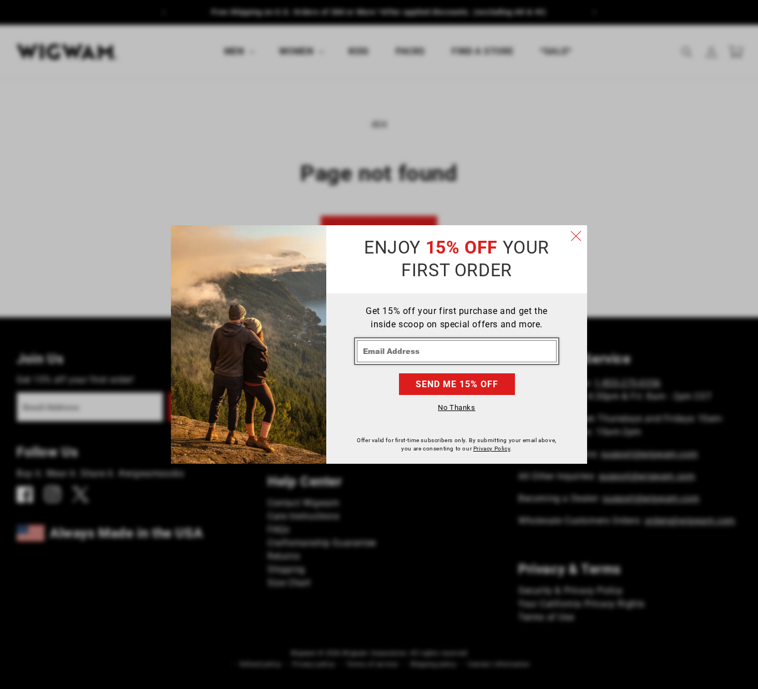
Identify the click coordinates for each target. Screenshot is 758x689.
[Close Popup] (576, 236)
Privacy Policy (491, 448)
